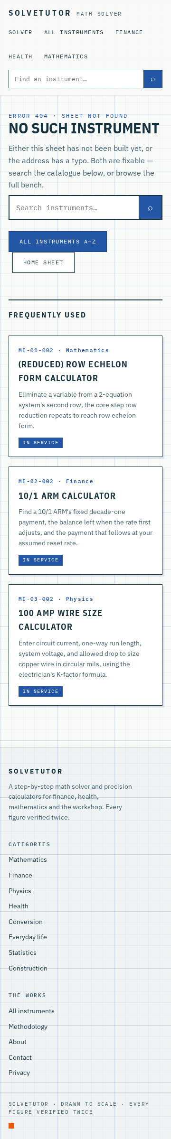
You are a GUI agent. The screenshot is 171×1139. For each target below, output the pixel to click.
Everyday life (28, 937)
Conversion (26, 921)
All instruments (74, 32)
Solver (21, 32)
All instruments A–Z (57, 241)
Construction (28, 968)
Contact (20, 1057)
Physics (20, 891)
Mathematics (66, 56)
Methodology (28, 1026)
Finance (129, 32)
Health (21, 56)
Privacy (19, 1072)
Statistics (23, 952)
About (18, 1041)
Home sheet (43, 262)
